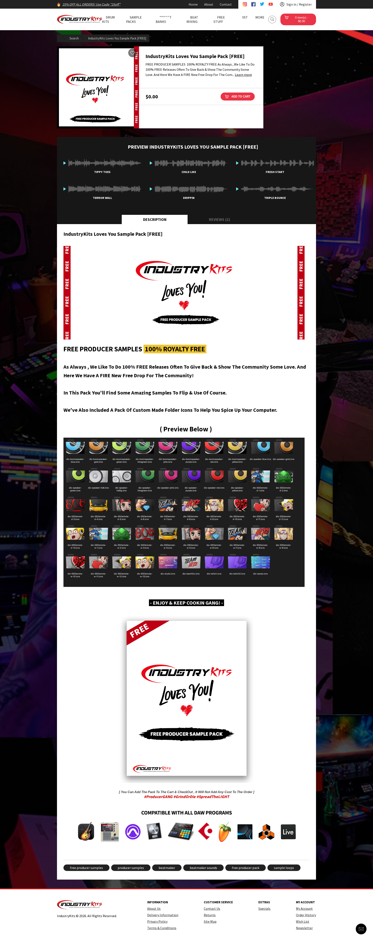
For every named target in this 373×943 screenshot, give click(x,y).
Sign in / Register (299, 4)
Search (272, 19)
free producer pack (245, 868)
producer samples (131, 868)
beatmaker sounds (203, 868)
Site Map (210, 921)
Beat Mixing (192, 19)
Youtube (271, 4)
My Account (304, 908)
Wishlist (132, 53)
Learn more (243, 74)
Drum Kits (108, 19)
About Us (154, 908)
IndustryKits (79, 19)
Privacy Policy (157, 921)
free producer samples (86, 868)
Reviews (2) (219, 219)
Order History (306, 915)
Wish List (302, 921)
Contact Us (212, 908)
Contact (226, 4)
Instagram (245, 4)
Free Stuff (219, 19)
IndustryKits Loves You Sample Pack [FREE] (117, 38)
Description (154, 219)
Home (193, 4)
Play (64, 163)
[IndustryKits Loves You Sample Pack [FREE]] (98, 87)
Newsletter (304, 928)
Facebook (253, 4)
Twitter (262, 4)
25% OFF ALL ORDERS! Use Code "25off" (91, 4)
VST (245, 17)
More (259, 17)
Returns (210, 915)
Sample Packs (134, 19)
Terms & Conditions (161, 928)
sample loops (284, 868)
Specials (264, 908)
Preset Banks (164, 19)
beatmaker (167, 868)
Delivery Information (162, 915)
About (208, 4)
